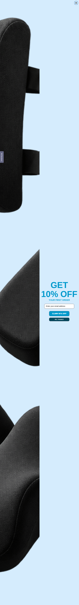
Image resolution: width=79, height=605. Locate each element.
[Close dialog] (76, 3)
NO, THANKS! (59, 319)
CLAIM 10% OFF (59, 313)
